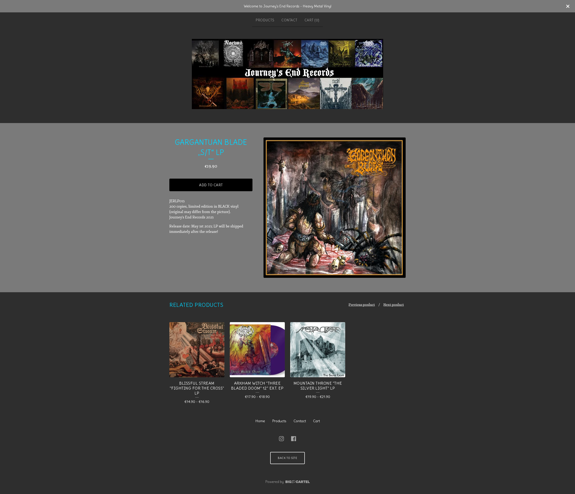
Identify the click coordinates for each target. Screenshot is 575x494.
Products (265, 20)
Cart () (312, 20)
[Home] (287, 74)
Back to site (287, 458)
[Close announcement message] (567, 6)
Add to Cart (211, 185)
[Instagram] (281, 438)
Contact (289, 20)
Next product (393, 305)
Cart (316, 421)
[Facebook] (294, 438)
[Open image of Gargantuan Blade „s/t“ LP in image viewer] (334, 207)
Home (260, 421)
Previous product (362, 305)
